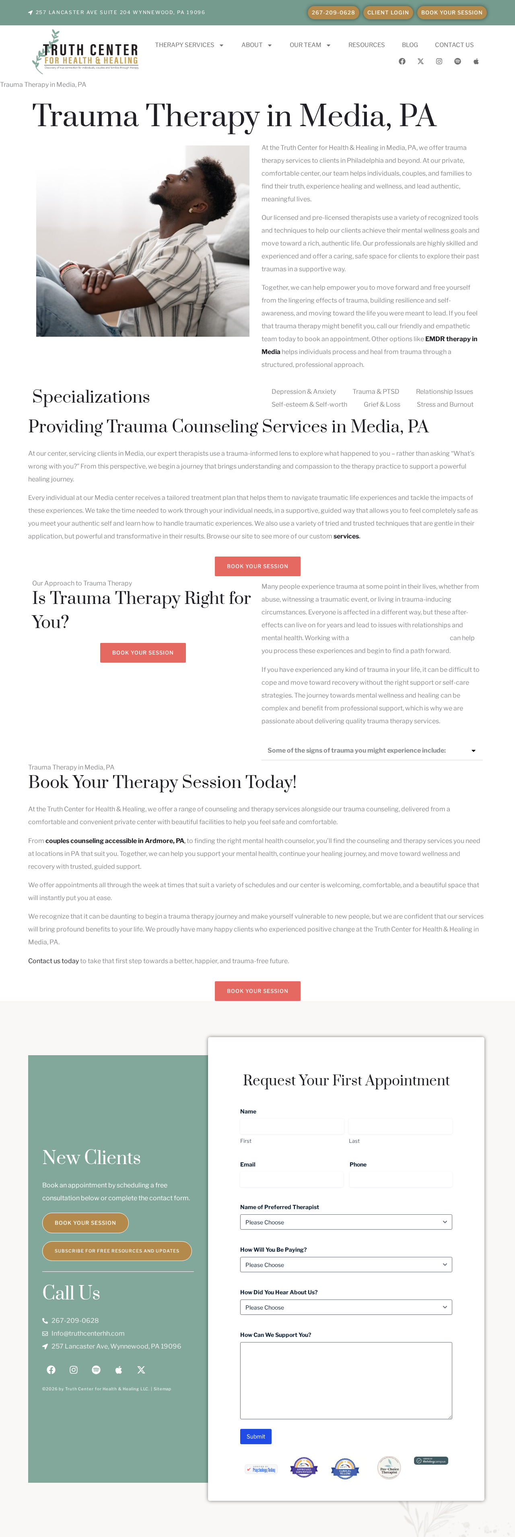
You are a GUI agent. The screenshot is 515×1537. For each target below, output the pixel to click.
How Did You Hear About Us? (292, 1292)
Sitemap (162, 1388)
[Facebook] (402, 61)
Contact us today (53, 961)
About (252, 45)
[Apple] (476, 61)
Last (354, 1141)
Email (261, 1164)
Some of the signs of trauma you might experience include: (357, 750)
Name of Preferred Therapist (292, 1206)
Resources (366, 45)
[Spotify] (457, 61)
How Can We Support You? (289, 1334)
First (245, 1141)
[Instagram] (439, 61)
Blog (410, 45)
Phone (371, 1164)
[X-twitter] (420, 61)
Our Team (305, 45)
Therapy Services (184, 45)
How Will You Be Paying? (286, 1249)
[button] (372, 750)
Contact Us (454, 45)
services (346, 536)
